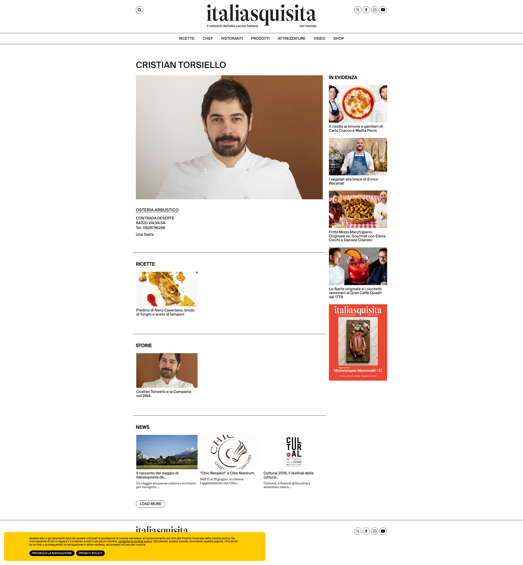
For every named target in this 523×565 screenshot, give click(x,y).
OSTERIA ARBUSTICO (157, 210)
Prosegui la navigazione (52, 553)
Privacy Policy (90, 553)
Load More (151, 504)
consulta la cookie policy (135, 541)
